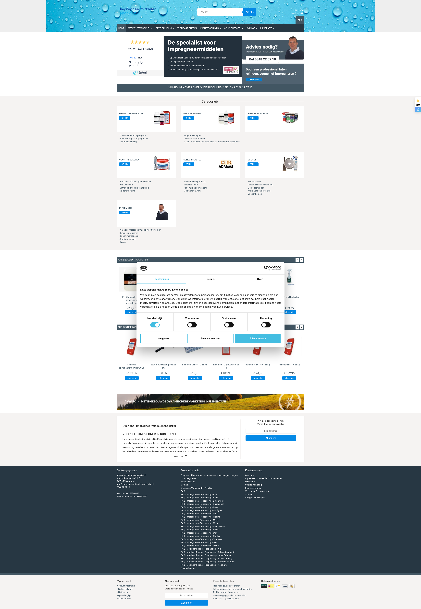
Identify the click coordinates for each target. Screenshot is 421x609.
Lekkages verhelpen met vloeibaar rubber (232, 589)
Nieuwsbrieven (124, 598)
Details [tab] (211, 279)
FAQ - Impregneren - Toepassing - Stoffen (200, 536)
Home (121, 28)
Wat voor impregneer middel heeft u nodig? (140, 230)
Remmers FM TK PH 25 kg (258, 364)
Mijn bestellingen (125, 589)
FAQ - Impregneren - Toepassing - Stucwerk (201, 539)
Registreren (295, 13)
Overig (123, 242)
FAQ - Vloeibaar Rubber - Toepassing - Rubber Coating (206, 558)
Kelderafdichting (127, 191)
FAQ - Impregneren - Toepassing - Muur (199, 523)
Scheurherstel (233, 28)
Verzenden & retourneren (257, 491)
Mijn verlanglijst (124, 595)
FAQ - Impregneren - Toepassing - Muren (200, 520)
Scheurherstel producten (195, 181)
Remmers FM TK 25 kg (289, 364)
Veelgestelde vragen (255, 497)
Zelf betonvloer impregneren (226, 592)
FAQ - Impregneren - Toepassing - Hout (199, 513)
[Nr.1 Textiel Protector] (289, 279)
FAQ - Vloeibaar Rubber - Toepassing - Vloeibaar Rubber (207, 561)
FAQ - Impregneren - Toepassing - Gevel (199, 507)
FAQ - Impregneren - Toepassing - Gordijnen (201, 510)
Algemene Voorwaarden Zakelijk (196, 488)
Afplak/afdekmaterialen (259, 191)
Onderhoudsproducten (194, 138)
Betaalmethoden (253, 488)
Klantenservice (188, 481)
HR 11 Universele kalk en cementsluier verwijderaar (131, 300)
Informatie (266, 28)
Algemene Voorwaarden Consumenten (263, 478)
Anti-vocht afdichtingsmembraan (135, 181)
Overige (251, 28)
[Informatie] (162, 212)
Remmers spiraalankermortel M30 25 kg (131, 367)
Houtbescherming (128, 141)
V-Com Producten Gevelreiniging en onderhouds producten (212, 141)
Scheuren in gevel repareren (226, 598)
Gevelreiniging (164, 28)
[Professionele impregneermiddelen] (138, 11)
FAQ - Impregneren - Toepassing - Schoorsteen (203, 526)
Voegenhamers (255, 194)
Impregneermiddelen (139, 28)
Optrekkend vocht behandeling (134, 188)
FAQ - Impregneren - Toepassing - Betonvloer (202, 501)
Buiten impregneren (129, 233)
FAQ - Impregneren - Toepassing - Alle (199, 494)
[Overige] (290, 163)
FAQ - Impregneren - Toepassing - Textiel (200, 545)
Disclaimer (250, 481)
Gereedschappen (256, 188)
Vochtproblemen (209, 28)
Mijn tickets (122, 592)
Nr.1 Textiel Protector (289, 297)
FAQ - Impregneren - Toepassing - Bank (199, 497)
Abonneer (271, 438)
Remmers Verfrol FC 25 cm (194, 364)
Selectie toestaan (210, 338)
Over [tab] (260, 279)
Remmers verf (254, 181)
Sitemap (249, 494)
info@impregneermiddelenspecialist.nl (135, 484)
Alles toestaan (258, 338)
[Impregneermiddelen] (162, 117)
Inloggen (297, 10)
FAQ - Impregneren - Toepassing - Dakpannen (202, 504)
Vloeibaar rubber (187, 28)
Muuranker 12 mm (192, 191)
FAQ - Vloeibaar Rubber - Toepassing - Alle (201, 549)
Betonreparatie (191, 184)
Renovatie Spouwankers (195, 188)
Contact (184, 485)
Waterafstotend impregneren (133, 135)
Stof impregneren (128, 239)
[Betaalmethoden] (278, 586)
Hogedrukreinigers (192, 135)
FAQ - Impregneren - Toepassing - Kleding (200, 517)
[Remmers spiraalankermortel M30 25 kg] (131, 346)
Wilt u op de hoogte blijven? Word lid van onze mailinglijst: (271, 422)
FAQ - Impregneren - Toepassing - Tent (199, 542)
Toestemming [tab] (161, 279)
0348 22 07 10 (123, 487)
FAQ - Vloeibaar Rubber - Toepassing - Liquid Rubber (206, 555)
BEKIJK (125, 118)
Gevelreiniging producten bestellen (229, 595)
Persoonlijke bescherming (260, 184)
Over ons (249, 475)
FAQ (183, 491)
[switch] (192, 324)
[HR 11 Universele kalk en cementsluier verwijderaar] (131, 279)
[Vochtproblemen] (162, 163)
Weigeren (163, 338)
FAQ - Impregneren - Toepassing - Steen (200, 529)
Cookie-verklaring (253, 485)
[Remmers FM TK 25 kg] (289, 346)
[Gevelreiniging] (226, 117)
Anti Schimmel (126, 184)
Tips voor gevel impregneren (226, 586)
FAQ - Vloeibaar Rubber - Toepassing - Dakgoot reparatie (208, 552)
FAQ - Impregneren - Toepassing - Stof (199, 533)
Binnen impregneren (129, 236)
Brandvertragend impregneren (134, 138)
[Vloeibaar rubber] (290, 117)
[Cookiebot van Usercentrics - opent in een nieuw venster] (266, 268)
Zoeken (250, 12)
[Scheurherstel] (226, 163)
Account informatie (126, 586)
